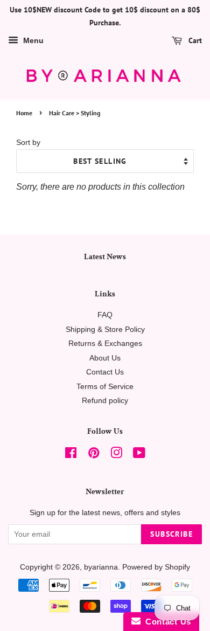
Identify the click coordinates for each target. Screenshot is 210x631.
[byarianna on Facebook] (71, 455)
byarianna (101, 567)
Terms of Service (105, 387)
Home (24, 113)
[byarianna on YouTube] (139, 455)
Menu (32, 40)
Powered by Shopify (156, 567)
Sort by (28, 142)
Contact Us (105, 372)
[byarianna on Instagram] (116, 455)
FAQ (105, 315)
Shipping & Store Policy (105, 329)
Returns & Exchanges (105, 343)
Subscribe (171, 534)
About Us (105, 358)
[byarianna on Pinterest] (94, 455)
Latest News (105, 257)
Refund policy (105, 401)
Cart (194, 40)
